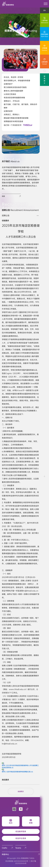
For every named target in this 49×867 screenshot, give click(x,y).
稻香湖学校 (25, 858)
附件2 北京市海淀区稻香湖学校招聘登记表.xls (17, 772)
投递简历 (21, 791)
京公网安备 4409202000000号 (16, 861)
